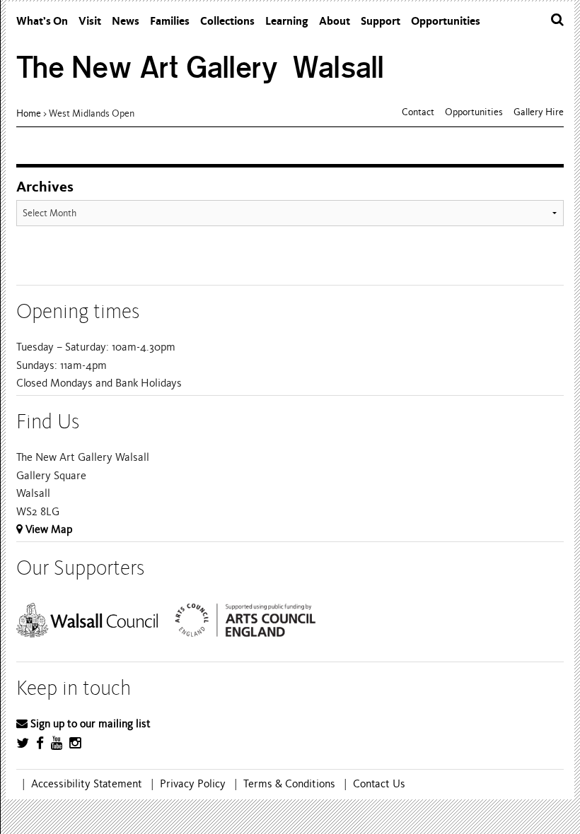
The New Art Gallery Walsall (200, 67)
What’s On (42, 21)
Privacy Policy (193, 783)
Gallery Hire (539, 112)
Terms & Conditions (289, 783)
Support (380, 21)
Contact (418, 112)
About (334, 21)
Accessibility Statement (86, 783)
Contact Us (379, 783)
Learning (286, 21)
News (125, 21)
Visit (90, 21)
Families (170, 21)
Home (28, 113)
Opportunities (445, 21)
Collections (227, 21)
